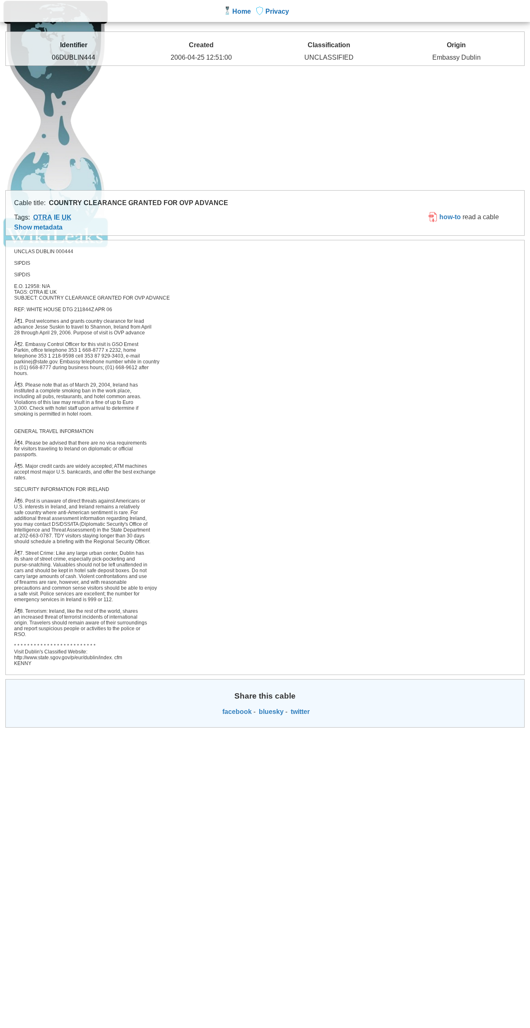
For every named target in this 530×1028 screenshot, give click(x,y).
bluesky (270, 711)
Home (241, 11)
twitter (299, 711)
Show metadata (38, 227)
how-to (449, 216)
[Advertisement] (265, 128)
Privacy (277, 11)
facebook (236, 711)
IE (57, 217)
